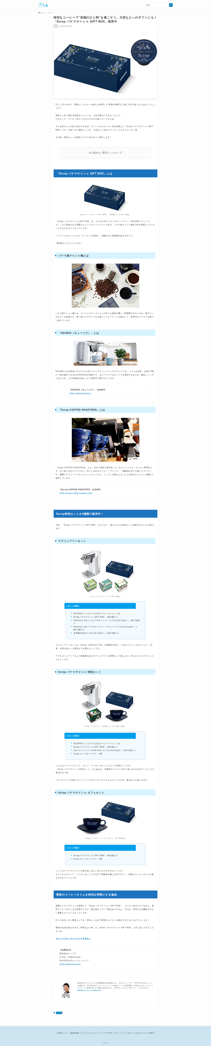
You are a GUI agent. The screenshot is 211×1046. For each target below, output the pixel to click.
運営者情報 (75, 1033)
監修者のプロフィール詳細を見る (89, 990)
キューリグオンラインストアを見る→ (73, 938)
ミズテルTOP (106, 1033)
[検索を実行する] (171, 5)
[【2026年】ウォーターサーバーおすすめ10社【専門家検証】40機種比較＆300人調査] (43, 5)
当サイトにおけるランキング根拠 (140, 1033)
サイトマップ (120, 1033)
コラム (59, 1013)
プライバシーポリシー (90, 1033)
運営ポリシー (63, 1033)
